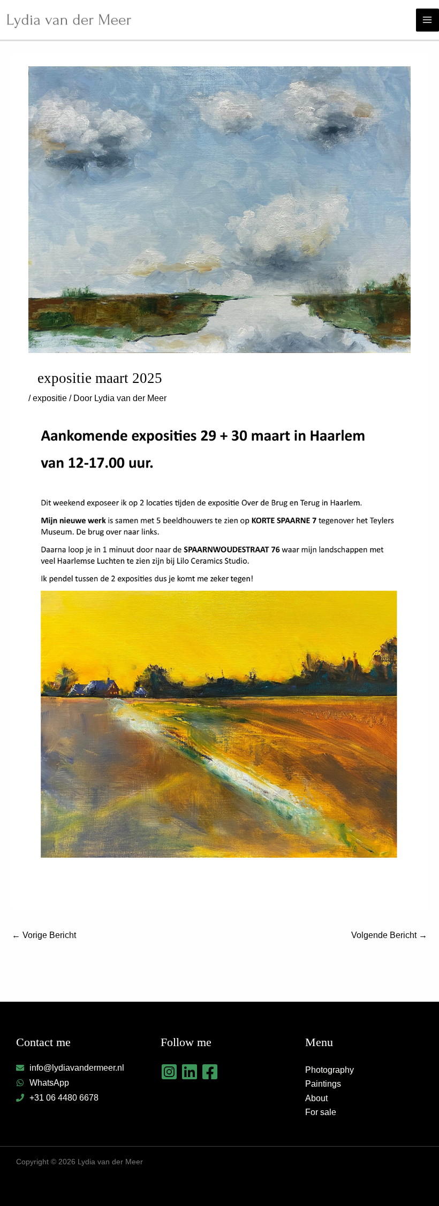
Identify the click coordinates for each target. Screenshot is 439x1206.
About (316, 1098)
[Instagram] (169, 1071)
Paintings (323, 1083)
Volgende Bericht (389, 935)
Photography (329, 1069)
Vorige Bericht (44, 935)
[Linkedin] (189, 1071)
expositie (50, 398)
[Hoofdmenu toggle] (427, 20)
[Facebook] (209, 1071)
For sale (320, 1112)
